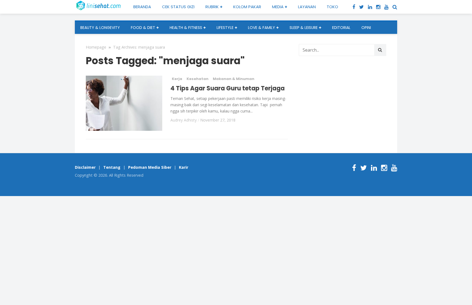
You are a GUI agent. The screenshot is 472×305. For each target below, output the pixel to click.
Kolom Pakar (247, 7)
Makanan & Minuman (233, 78)
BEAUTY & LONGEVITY (100, 27)
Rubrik (212, 7)
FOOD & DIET (143, 27)
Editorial (341, 27)
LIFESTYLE (225, 27)
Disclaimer (85, 167)
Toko (332, 7)
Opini (366, 27)
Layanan (307, 7)
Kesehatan (197, 78)
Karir (183, 167)
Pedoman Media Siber (149, 167)
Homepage (96, 47)
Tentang (111, 167)
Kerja (177, 78)
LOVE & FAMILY (261, 27)
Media (278, 7)
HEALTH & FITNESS (186, 27)
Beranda (142, 7)
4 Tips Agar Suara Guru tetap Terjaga (227, 88)
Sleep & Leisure (304, 27)
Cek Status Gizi (178, 7)
